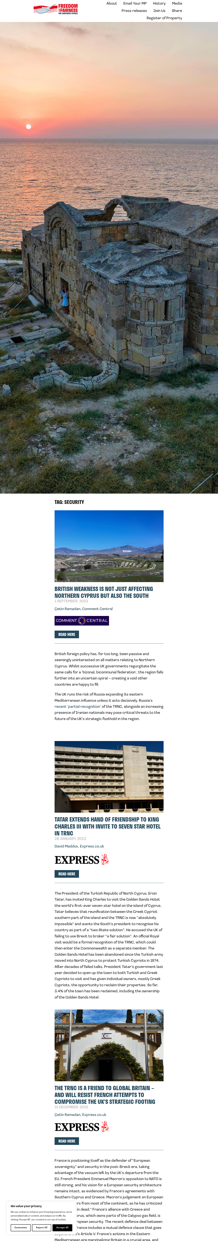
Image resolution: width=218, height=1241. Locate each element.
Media (177, 4)
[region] (41, 1218)
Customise (21, 1228)
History (159, 4)
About (111, 4)
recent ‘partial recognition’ (78, 707)
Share (177, 11)
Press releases (134, 11)
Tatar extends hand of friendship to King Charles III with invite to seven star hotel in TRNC (108, 826)
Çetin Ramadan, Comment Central (84, 609)
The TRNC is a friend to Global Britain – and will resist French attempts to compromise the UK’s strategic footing (105, 1094)
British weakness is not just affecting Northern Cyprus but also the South (104, 592)
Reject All (41, 1228)
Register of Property (164, 18)
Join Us (159, 11)
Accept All (62, 1228)
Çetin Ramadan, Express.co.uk (80, 1115)
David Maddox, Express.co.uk (79, 846)
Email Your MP (135, 4)
